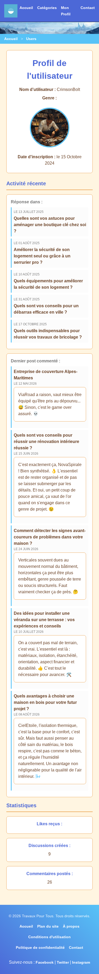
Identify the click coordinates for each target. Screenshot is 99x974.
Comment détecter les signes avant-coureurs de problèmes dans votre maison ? (50, 537)
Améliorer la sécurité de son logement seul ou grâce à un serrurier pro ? (42, 256)
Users (31, 39)
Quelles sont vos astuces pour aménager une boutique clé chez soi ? (50, 224)
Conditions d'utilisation (49, 937)
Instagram (81, 962)
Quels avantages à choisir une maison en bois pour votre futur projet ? (45, 702)
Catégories (47, 8)
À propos (71, 926)
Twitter (63, 962)
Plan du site (48, 926)
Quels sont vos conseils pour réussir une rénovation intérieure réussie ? (46, 441)
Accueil (26, 8)
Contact (88, 8)
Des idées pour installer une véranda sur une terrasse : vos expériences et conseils (44, 619)
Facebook (45, 962)
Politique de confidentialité (40, 947)
